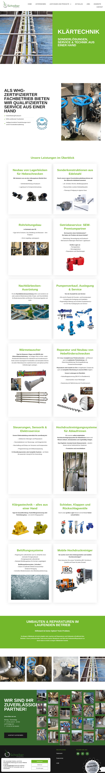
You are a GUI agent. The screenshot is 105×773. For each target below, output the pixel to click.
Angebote (97, 4)
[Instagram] (82, 753)
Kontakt (100, 7)
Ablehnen (39, 765)
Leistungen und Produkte (59, 4)
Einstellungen (10, 765)
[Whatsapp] (87, 753)
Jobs (88, 4)
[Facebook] (78, 753)
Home (30, 4)
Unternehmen (40, 4)
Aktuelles (79, 4)
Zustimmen (40, 761)
